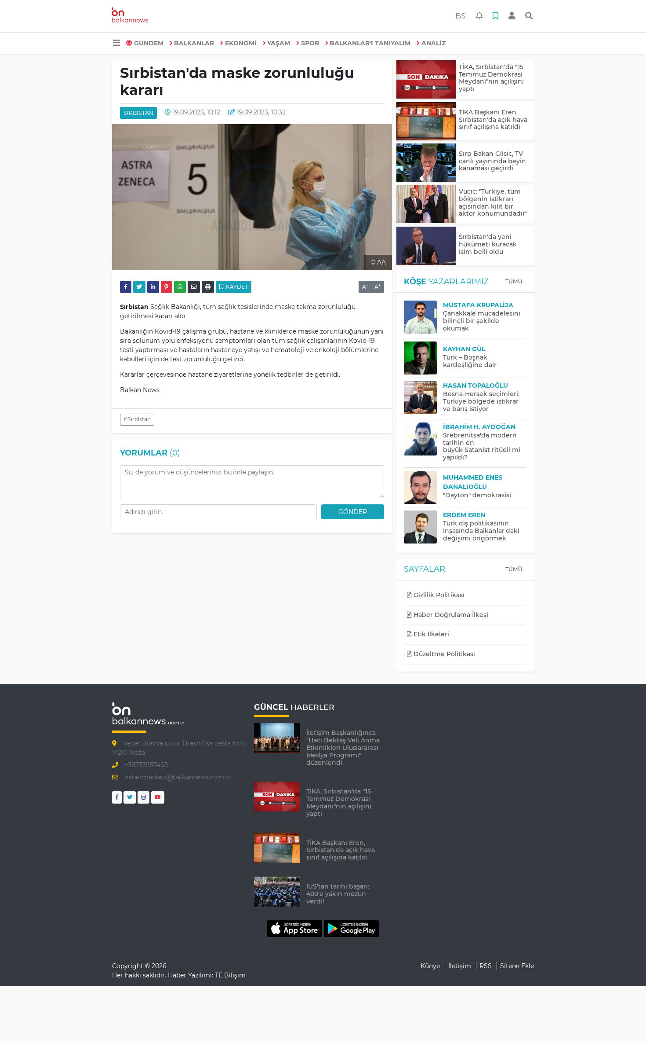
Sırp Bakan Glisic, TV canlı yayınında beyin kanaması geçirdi (492, 161)
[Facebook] (117, 797)
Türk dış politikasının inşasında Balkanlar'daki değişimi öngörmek (481, 530)
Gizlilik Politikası (438, 595)
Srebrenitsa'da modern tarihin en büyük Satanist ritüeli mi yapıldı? (481, 446)
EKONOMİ (241, 43)
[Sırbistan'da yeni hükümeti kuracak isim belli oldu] (426, 246)
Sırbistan (138, 113)
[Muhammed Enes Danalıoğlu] (423, 487)
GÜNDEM (148, 43)
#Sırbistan (137, 419)
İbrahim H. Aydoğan (479, 427)
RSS (485, 966)
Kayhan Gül (464, 349)
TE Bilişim (230, 975)
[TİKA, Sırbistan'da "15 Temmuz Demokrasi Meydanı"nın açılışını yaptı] (426, 79)
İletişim (459, 966)
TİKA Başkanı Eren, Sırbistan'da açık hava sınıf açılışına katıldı (493, 119)
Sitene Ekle (517, 966)
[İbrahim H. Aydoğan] (423, 438)
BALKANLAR (194, 43)
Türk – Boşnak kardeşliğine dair (470, 361)
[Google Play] (351, 928)
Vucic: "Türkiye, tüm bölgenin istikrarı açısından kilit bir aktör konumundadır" (493, 202)
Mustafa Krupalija (478, 305)
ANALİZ (433, 43)
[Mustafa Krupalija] (423, 317)
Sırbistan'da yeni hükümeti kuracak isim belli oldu (488, 244)
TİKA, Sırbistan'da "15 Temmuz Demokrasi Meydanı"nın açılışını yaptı (491, 78)
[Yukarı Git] (623, 1020)
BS (460, 15)
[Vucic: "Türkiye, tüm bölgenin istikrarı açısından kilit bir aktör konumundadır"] (426, 204)
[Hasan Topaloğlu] (423, 397)
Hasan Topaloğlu (475, 385)
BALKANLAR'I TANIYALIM (370, 43)
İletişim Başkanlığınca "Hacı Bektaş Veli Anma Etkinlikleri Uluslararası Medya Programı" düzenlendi (343, 747)
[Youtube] (157, 797)
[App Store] (295, 928)
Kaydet (236, 286)
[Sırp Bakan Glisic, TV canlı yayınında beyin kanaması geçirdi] (426, 162)
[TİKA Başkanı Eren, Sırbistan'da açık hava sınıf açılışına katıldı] (426, 121)
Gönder (352, 512)
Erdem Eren (464, 515)
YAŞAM (278, 43)
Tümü (514, 281)
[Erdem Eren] (423, 527)
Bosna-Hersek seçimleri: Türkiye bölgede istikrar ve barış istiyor (481, 401)
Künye (430, 966)
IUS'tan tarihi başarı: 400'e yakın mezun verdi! (337, 893)
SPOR (310, 43)
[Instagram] (143, 797)
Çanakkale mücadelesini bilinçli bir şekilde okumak (481, 320)
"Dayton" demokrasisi (477, 495)
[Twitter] (129, 797)
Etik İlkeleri (430, 634)
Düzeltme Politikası (443, 654)
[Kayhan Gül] (423, 358)
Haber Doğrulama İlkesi (450, 615)
